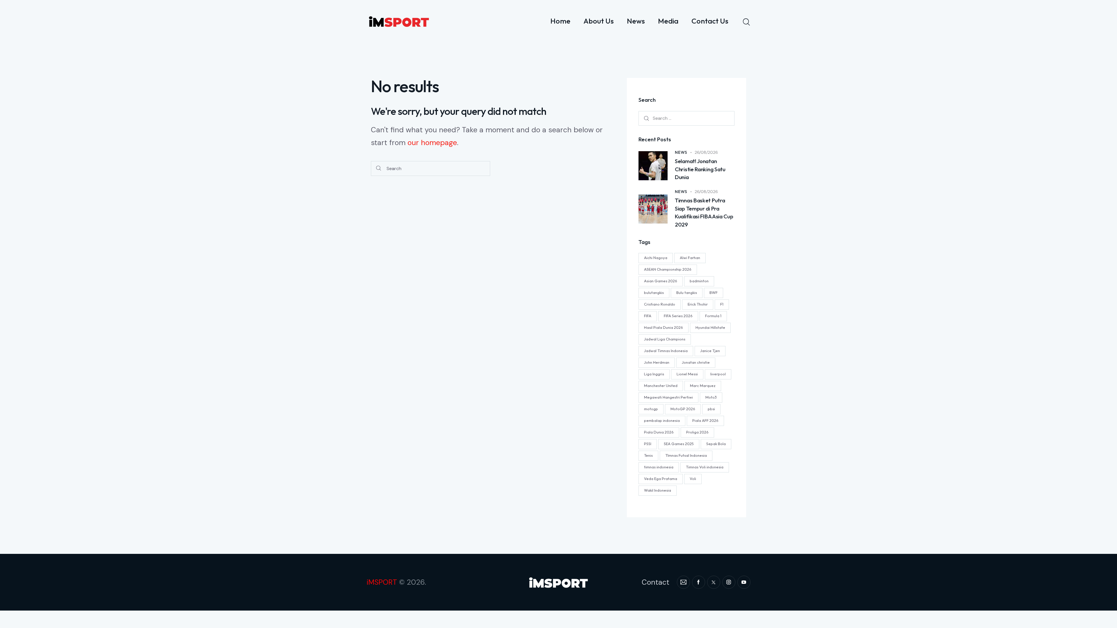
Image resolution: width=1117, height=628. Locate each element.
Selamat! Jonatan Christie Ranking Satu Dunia (700, 169)
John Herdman (656, 362)
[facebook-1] (698, 582)
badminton (699, 281)
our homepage (432, 142)
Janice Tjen (710, 350)
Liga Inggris (654, 374)
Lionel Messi (687, 374)
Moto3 (711, 397)
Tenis (648, 455)
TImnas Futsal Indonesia (686, 455)
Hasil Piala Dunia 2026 (663, 327)
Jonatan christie (696, 362)
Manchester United (660, 385)
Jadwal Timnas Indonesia (666, 350)
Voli (693, 478)
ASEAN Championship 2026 (667, 269)
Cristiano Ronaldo (659, 304)
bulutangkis (654, 292)
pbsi (711, 408)
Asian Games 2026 (660, 281)
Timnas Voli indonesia (704, 467)
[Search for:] (686, 118)
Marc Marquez (703, 385)
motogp (651, 408)
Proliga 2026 (697, 432)
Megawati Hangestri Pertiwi (668, 397)
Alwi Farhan (690, 257)
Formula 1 (713, 315)
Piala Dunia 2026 (659, 432)
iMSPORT (382, 582)
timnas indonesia (658, 467)
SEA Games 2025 (679, 443)
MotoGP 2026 (682, 408)
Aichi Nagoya (655, 257)
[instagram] (728, 582)
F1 (721, 304)
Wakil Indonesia (657, 490)
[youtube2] (743, 582)
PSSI (647, 443)
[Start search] (378, 168)
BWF (713, 292)
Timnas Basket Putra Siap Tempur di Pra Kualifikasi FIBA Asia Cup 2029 (704, 212)
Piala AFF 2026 (705, 420)
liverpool (718, 374)
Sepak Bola (716, 443)
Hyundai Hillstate (710, 327)
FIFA (647, 315)
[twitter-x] (713, 582)
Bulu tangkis (686, 292)
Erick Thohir (698, 304)
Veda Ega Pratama (660, 478)
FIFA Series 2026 (678, 315)
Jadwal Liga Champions (664, 339)
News (681, 152)
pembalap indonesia (662, 420)
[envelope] (683, 582)
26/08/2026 (706, 152)
